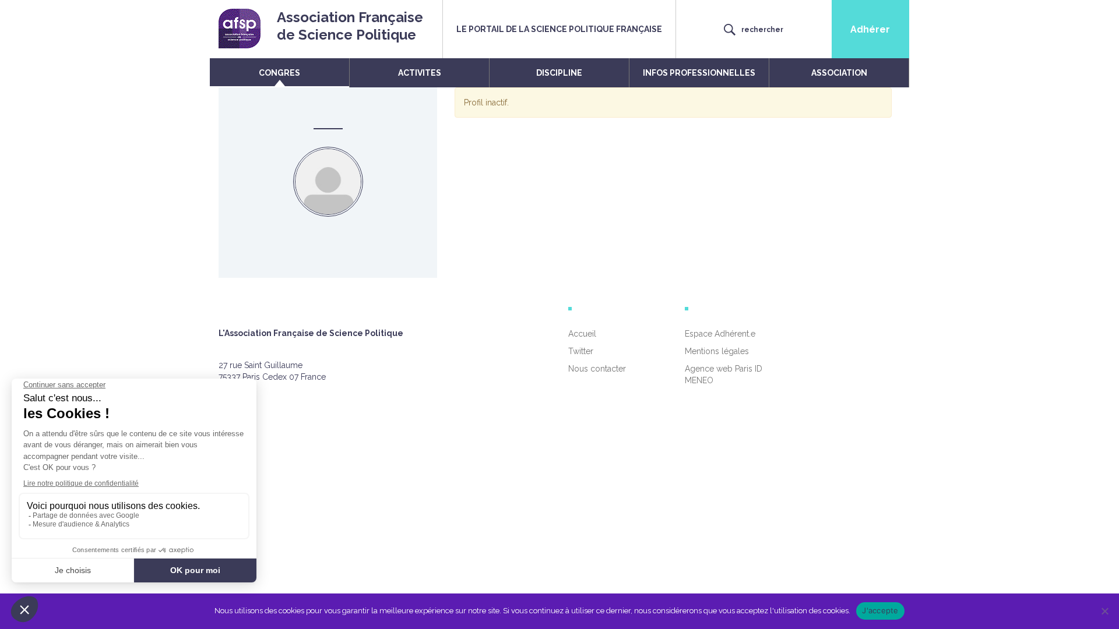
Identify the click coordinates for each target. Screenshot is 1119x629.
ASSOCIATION (839, 72)
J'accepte (880, 610)
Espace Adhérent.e (720, 333)
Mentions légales (717, 351)
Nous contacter (597, 368)
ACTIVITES (419, 72)
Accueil (582, 333)
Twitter (580, 351)
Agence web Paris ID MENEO (723, 374)
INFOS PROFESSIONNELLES (699, 72)
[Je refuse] (1104, 611)
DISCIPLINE (559, 72)
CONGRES (279, 72)
